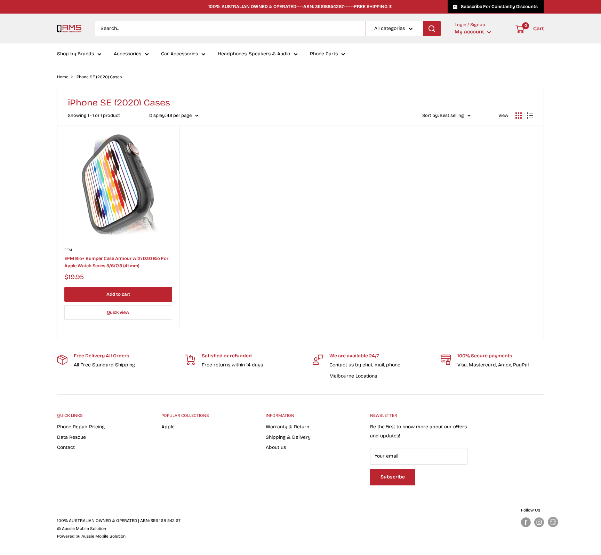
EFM (68, 250)
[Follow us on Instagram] (539, 522)
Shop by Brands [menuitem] (75, 54)
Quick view (118, 312)
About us (276, 447)
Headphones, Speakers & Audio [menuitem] (254, 54)
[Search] (432, 28)
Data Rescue (71, 437)
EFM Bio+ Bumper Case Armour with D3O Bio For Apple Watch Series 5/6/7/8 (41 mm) (116, 262)
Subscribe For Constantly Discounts (499, 6)
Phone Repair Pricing (81, 427)
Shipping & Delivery (288, 437)
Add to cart (118, 294)
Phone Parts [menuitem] (324, 54)
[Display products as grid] (518, 115)
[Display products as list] (530, 115)
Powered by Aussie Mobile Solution (91, 536)
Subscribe (392, 477)
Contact (66, 447)
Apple (168, 427)
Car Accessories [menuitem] (179, 54)
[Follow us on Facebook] (526, 522)
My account (470, 32)
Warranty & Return (287, 427)
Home (63, 76)
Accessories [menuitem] (127, 54)
